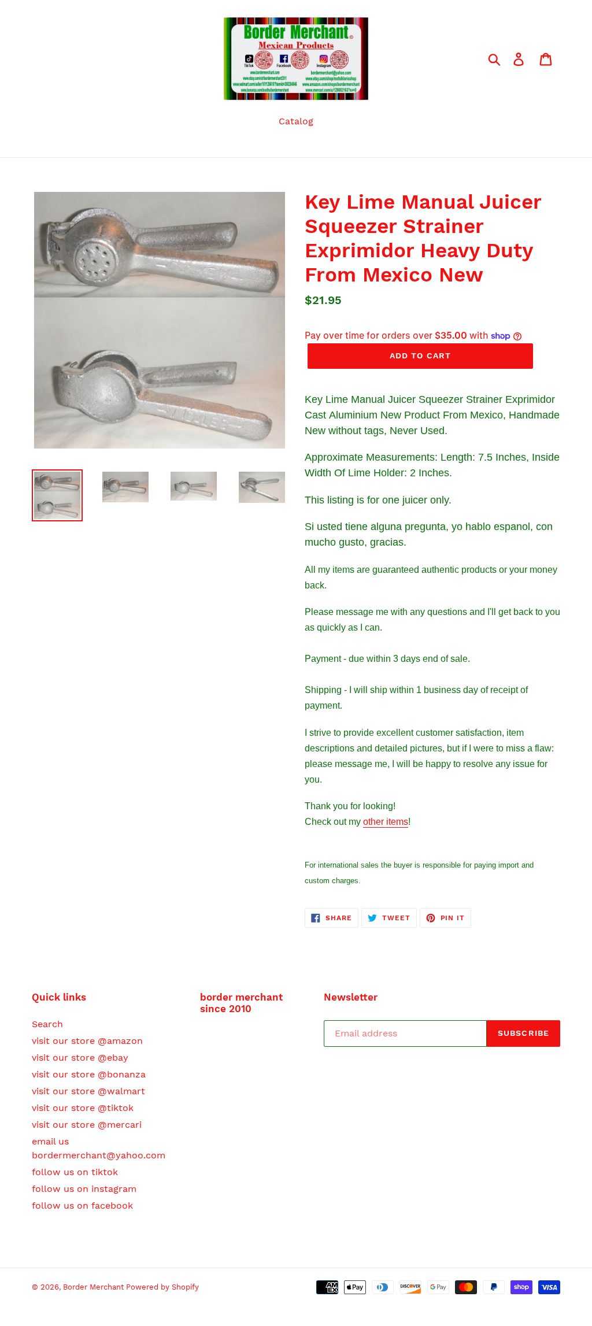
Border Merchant (94, 1287)
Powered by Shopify (162, 1287)
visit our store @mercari (87, 1124)
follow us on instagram (84, 1188)
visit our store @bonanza (89, 1074)
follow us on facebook (82, 1205)
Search (47, 1023)
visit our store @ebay (80, 1057)
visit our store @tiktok (83, 1107)
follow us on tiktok (75, 1171)
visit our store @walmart (88, 1091)
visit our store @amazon (87, 1040)
